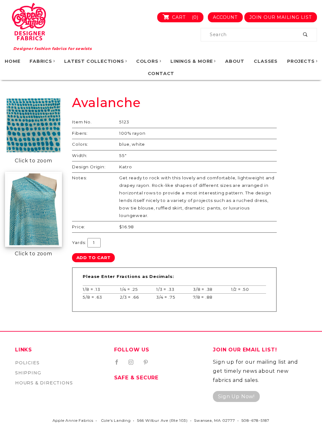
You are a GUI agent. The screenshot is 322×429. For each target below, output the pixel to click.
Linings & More (191, 61)
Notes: (79, 177)
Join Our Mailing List (280, 17)
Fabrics (41, 61)
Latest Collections (94, 61)
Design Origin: (88, 166)
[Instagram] (133, 365)
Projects (300, 61)
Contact (161, 73)
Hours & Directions (44, 383)
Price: (78, 226)
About (234, 61)
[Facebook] (119, 365)
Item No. (82, 121)
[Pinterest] (148, 365)
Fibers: (80, 133)
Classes (266, 61)
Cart (184, 17)
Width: (79, 155)
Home (12, 61)
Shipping (28, 373)
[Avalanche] (33, 125)
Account (225, 17)
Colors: (80, 144)
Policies (27, 363)
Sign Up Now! (236, 396)
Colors (147, 61)
